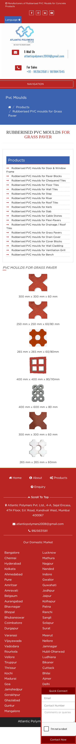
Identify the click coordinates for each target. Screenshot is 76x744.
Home (17, 477)
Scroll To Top (39, 497)
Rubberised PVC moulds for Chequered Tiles (38, 180)
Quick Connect (58, 690)
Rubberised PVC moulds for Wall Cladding (37, 245)
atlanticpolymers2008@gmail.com (44, 56)
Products (22, 107)
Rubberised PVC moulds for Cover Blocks (36, 241)
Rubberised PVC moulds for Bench (32, 254)
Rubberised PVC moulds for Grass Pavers (36, 232)
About (37, 477)
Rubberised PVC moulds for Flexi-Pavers (36, 220)
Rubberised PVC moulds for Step (31, 193)
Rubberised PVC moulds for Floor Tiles (35, 184)
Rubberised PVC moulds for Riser (31, 198)
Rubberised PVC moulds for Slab (31, 211)
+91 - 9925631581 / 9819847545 (46, 72)
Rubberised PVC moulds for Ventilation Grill (38, 250)
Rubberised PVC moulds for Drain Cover (36, 237)
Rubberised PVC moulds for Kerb (31, 207)
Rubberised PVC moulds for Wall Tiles (34, 189)
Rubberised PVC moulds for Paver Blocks (36, 176)
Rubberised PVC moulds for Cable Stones (36, 215)
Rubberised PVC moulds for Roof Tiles (34, 202)
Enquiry (39, 486)
